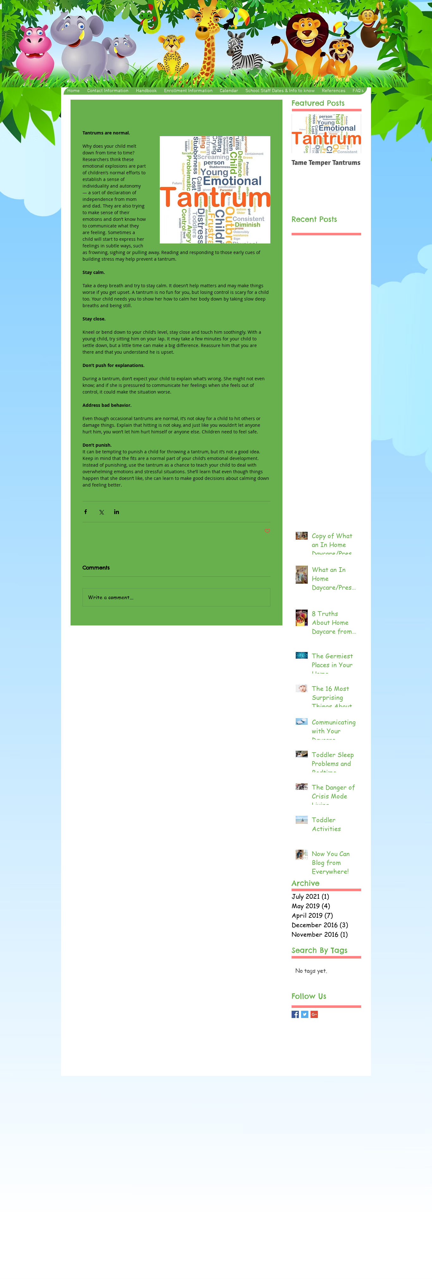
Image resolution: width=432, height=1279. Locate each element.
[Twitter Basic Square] (304, 1014)
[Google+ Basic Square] (314, 1014)
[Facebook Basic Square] (295, 1014)
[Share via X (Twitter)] (101, 512)
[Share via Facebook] (86, 512)
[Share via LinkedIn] (117, 512)
